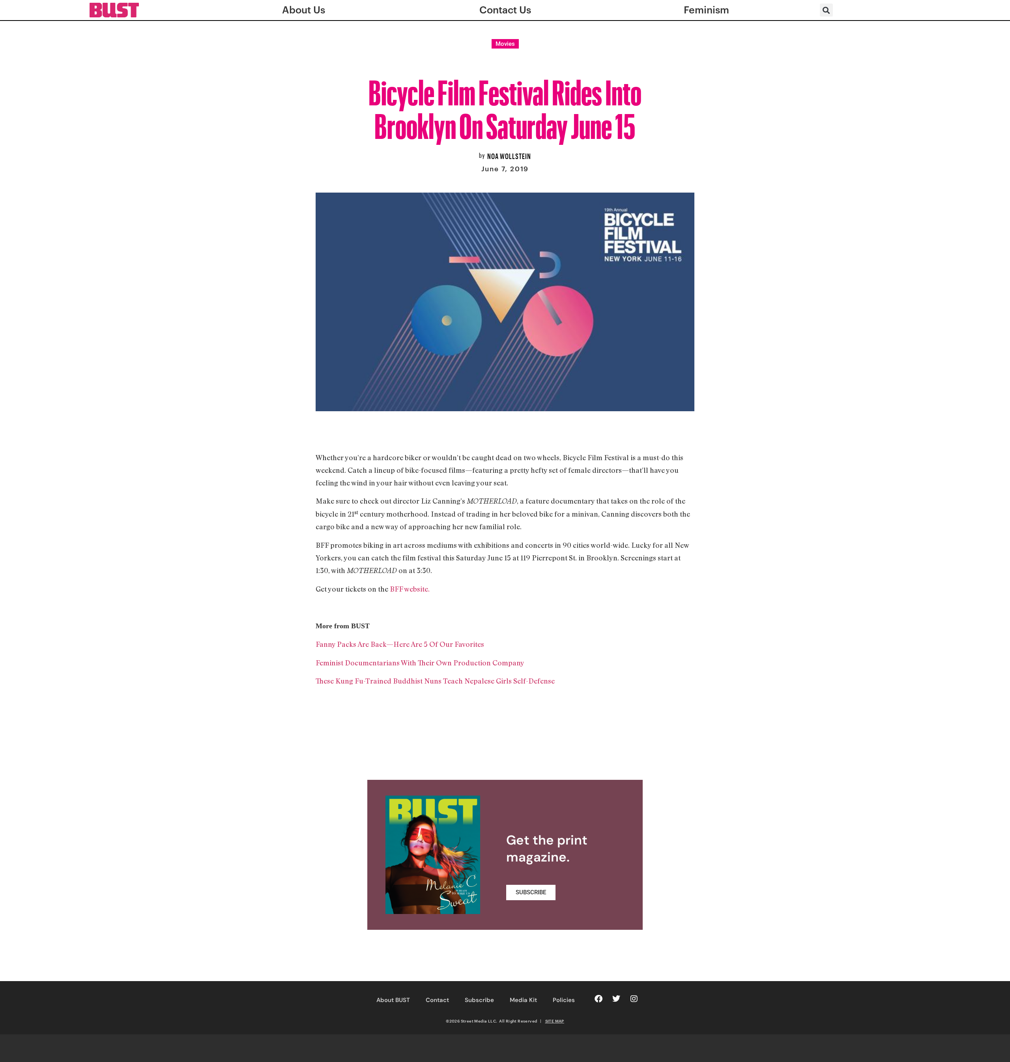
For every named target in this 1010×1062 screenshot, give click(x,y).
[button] (826, 10)
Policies (564, 1000)
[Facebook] (598, 999)
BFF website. (410, 588)
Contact (437, 1000)
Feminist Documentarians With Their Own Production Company (420, 662)
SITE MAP (554, 1021)
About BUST (393, 1000)
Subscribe (479, 1000)
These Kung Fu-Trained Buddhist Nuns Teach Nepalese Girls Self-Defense (435, 680)
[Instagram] (634, 999)
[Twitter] (616, 999)
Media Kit (523, 1000)
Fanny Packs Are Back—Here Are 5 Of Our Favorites (400, 644)
